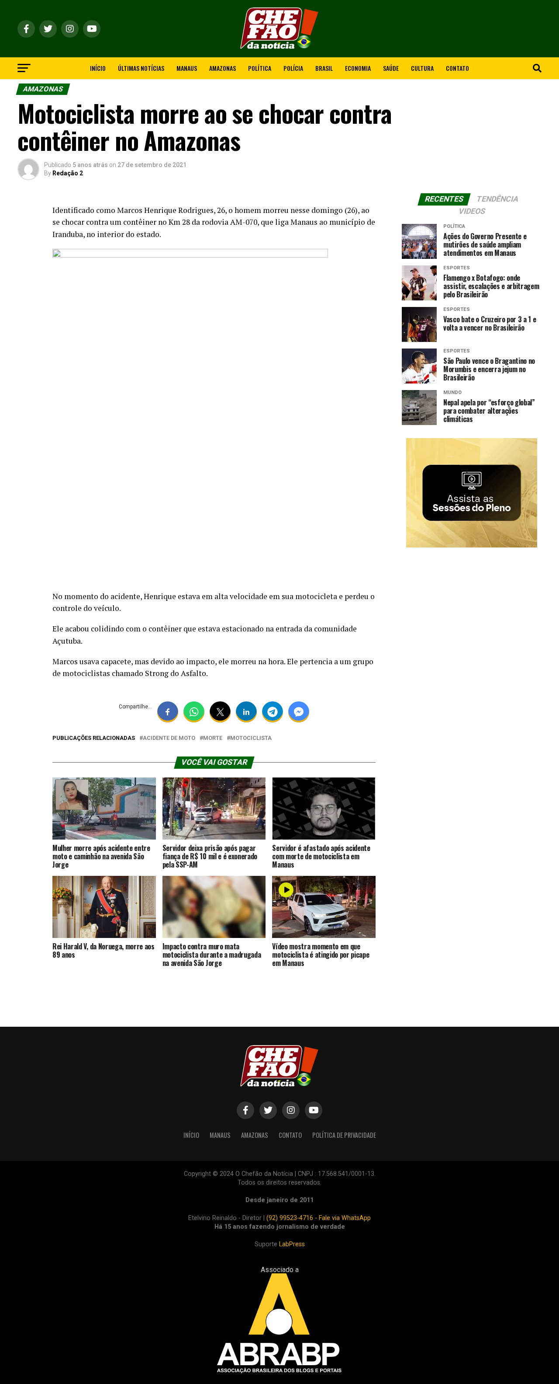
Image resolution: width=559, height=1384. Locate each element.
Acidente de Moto (169, 738)
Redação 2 (67, 173)
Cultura (422, 68)
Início (98, 68)
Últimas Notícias (141, 68)
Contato (457, 68)
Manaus (186, 68)
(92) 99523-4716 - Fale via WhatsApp (318, 1218)
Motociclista (251, 738)
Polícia (293, 68)
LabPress (292, 1244)
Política (259, 68)
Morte (212, 738)
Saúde (391, 68)
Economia (358, 68)
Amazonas (222, 68)
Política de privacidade (344, 1135)
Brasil (324, 68)
